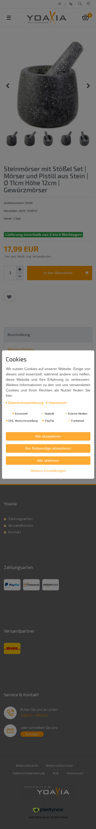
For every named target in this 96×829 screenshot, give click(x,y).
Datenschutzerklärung (29, 773)
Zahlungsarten (20, 519)
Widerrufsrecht (27, 765)
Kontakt (14, 532)
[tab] (48, 334)
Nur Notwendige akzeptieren (48, 448)
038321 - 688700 (34, 715)
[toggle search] (80, 4)
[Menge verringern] (19, 276)
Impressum (75, 773)
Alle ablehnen (48, 460)
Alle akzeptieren (48, 436)
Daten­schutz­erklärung (26, 402)
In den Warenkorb (58, 273)
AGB (56, 773)
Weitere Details (20, 349)
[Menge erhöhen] (19, 269)
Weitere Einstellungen (48, 471)
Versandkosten (20, 525)
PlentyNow (59, 817)
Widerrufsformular (59, 765)
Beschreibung (19, 334)
